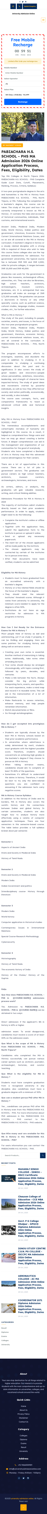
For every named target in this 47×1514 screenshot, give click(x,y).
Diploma (5, 1332)
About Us (23, 1410)
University (5, 1345)
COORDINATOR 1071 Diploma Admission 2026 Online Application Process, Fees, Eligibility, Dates (31, 1306)
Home (23, 1406)
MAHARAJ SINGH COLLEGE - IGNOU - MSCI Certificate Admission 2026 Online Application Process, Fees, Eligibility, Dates (31, 1176)
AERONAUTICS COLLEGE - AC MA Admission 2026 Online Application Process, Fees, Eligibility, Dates (31, 1281)
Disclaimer (23, 1418)
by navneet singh (12, 145)
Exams (4, 1336)
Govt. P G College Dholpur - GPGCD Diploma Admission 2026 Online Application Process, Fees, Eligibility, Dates (31, 1228)
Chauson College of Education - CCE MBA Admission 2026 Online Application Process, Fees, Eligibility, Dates (31, 1202)
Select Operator (11, 79)
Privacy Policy (23, 1414)
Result (4, 1328)
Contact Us (23, 1422)
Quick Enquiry (30, 6)
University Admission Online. (22, 1498)
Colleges (5, 1340)
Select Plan (8, 90)
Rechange (22, 102)
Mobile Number (10, 68)
